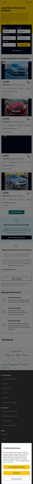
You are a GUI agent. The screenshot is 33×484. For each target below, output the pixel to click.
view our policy (8, 462)
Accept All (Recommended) (17, 467)
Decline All (16, 473)
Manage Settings (17, 479)
